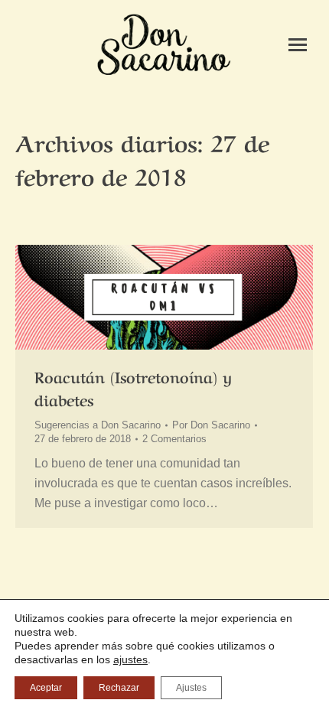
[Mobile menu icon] (298, 44)
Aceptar (46, 687)
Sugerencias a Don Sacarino (97, 425)
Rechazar (119, 687)
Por (211, 425)
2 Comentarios (174, 438)
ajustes (130, 659)
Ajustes (191, 687)
